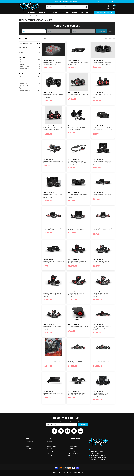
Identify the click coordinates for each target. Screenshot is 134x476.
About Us (111, 1)
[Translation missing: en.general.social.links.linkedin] (80, 431)
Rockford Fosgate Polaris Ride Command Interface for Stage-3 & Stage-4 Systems (77, 163)
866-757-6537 (95, 453)
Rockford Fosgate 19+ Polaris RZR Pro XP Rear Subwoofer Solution (78, 327)
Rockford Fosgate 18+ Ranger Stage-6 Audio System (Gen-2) (53, 228)
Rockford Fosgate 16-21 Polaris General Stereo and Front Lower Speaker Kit (102, 63)
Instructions (94, 1)
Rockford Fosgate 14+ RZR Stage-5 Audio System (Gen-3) (101, 262)
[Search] (67, 7)
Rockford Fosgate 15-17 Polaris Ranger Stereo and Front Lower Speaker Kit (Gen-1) (102, 163)
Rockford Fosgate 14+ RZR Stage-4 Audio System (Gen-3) (77, 262)
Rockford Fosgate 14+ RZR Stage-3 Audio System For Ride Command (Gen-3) (52, 294)
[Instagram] (61, 431)
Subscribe (83, 424)
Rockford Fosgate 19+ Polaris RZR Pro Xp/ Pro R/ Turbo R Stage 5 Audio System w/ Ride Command (77, 361)
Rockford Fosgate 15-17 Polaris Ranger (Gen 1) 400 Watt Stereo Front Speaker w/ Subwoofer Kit (53, 196)
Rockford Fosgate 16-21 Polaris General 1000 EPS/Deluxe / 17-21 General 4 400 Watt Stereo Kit (53, 96)
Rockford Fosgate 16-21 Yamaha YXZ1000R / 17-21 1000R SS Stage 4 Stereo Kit (101, 395)
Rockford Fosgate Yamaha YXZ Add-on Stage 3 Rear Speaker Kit (78, 128)
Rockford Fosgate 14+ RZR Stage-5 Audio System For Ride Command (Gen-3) (101, 294)
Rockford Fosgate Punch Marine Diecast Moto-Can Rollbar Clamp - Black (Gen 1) (103, 129)
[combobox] (65, 7)
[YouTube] (74, 431)
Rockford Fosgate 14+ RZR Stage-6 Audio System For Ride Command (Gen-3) (52, 328)
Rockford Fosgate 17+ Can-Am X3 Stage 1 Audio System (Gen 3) (76, 394)
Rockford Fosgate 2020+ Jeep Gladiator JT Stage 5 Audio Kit (78, 63)
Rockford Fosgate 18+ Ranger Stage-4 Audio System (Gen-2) (102, 195)
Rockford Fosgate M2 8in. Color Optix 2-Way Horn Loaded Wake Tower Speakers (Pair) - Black (53, 129)
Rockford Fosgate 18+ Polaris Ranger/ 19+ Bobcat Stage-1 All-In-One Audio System (77, 196)
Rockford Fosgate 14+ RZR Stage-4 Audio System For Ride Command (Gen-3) (77, 294)
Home (21, 16)
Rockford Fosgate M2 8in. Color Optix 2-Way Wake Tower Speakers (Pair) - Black (103, 96)
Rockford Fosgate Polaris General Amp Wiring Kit (53, 162)
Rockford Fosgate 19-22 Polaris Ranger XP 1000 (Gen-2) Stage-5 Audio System (78, 228)
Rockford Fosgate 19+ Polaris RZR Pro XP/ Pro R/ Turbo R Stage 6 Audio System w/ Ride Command (102, 361)
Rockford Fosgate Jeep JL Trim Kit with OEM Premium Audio (53, 394)
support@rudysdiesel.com (98, 455)
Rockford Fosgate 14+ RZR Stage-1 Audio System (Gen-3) (53, 262)
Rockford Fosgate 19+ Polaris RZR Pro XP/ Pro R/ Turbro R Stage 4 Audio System (102, 328)
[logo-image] (31, 6)
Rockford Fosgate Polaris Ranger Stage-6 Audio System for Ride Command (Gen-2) (103, 229)
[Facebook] (54, 431)
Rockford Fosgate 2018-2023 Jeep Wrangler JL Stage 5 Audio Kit (52, 63)
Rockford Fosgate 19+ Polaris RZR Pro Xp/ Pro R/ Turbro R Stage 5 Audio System (52, 361)
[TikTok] (67, 431)
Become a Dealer (102, 1)
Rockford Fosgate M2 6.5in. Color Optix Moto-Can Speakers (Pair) (78, 95)
